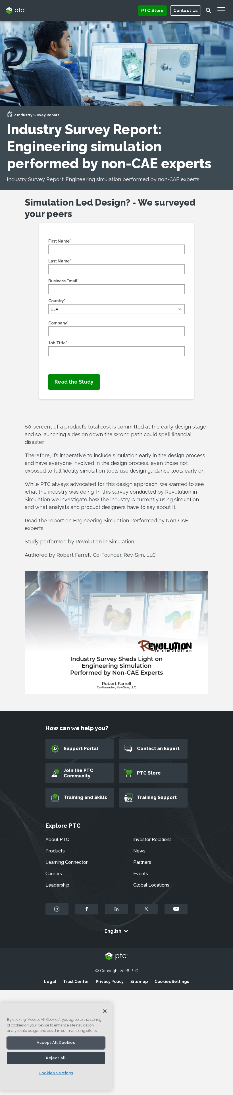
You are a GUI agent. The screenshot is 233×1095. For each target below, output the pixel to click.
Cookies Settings (172, 981)
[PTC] (116, 957)
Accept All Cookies (56, 1042)
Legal (50, 981)
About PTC (57, 839)
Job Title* (57, 343)
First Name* (59, 241)
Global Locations (151, 885)
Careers (53, 873)
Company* (58, 323)
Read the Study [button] (74, 382)
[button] (116, 309)
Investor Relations (152, 839)
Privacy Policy (110, 981)
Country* (56, 301)
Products (55, 851)
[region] (56, 1046)
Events (140, 873)
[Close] (105, 1011)
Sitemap (139, 981)
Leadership (57, 885)
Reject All (56, 1058)
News (139, 851)
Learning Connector (66, 862)
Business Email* (63, 281)
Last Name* (59, 261)
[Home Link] (9, 115)
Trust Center (76, 981)
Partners (142, 862)
